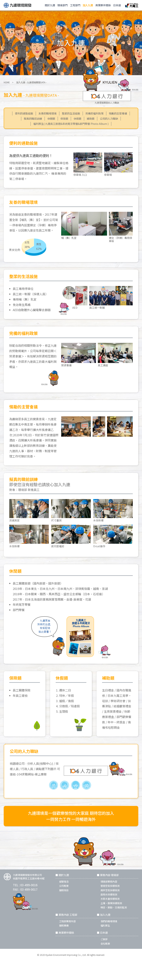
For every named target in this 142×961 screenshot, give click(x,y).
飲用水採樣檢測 (109, 894)
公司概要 (64, 886)
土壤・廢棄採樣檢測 (111, 903)
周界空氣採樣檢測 (110, 890)
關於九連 (50, 5)
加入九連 (88, 5)
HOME (7, 82)
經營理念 (64, 881)
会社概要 (105, 943)
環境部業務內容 (109, 881)
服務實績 (64, 925)
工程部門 (75, 5)
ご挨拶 (104, 939)
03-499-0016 (29, 885)
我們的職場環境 (109, 921)
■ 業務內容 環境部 (108, 875)
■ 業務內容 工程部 (66, 915)
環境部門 (62, 5)
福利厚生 (105, 925)
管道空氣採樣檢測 (110, 886)
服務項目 (64, 890)
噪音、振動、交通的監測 (114, 907)
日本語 (117, 5)
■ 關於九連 (62, 875)
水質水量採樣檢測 (110, 898)
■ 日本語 (102, 932)
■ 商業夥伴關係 (64, 932)
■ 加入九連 (103, 915)
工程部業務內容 (67, 921)
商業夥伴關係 (103, 5)
